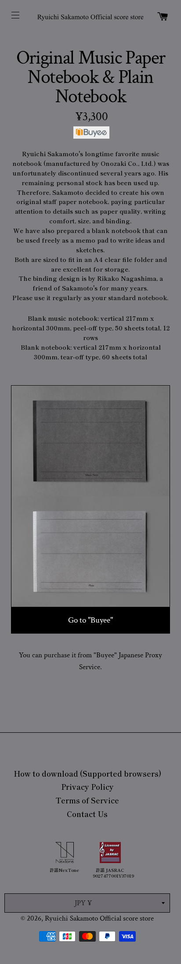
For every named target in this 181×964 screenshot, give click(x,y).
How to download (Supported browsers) (87, 773)
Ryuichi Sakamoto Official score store (99, 918)
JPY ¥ (83, 903)
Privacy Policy (87, 786)
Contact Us (87, 813)
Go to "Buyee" (90, 620)
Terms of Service (87, 800)
